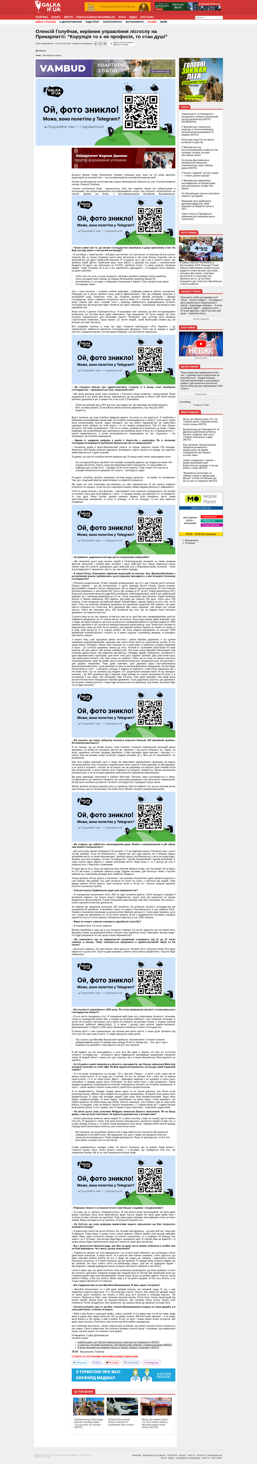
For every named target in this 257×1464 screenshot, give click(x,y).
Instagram (152, 1362)
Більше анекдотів (201, 319)
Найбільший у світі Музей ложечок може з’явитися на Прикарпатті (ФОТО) (118, 1342)
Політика (42, 17)
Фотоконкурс (135, 22)
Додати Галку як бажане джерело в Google (123, 43)
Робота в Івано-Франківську (95, 17)
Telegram (81, 1362)
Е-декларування (70, 22)
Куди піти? (92, 22)
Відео (133, 17)
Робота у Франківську (209, 1455)
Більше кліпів (201, 358)
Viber (97, 1362)
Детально (41, 50)
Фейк (163, 22)
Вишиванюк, (87, 1351)
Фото (122, 17)
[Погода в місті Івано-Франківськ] (201, 402)
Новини (136, 1455)
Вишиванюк (191, 540)
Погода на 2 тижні (201, 405)
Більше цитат (201, 394)
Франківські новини (52, 55)
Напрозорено (112, 22)
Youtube (113, 1362)
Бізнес (56, 17)
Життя (68, 17)
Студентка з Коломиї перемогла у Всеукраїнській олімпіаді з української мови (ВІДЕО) (125, 1345)
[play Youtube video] (201, 344)
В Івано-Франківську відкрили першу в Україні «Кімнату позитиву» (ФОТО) (118, 1347)
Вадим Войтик (47, 44)
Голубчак (99, 1351)
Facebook (132, 1362)
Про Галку (147, 17)
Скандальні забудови (188, 1458)
